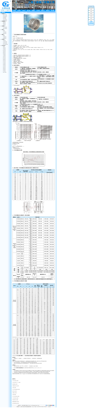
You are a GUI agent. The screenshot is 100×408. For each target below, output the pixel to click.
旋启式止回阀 (14, 391)
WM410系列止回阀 (15, 380)
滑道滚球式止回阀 (15, 399)
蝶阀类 (4, 35)
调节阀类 (4, 40)
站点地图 (49, 406)
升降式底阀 (14, 394)
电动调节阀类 (5, 43)
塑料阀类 (4, 23)
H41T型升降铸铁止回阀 (16, 389)
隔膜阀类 (4, 22)
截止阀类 (4, 50)
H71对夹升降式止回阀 (15, 396)
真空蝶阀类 (4, 17)
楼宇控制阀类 (5, 28)
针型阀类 (4, 63)
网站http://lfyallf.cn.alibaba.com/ (36, 367)
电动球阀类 (4, 33)
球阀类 (4, 30)
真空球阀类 (4, 18)
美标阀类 (4, 68)
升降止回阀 (14, 387)
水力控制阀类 (5, 27)
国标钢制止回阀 (14, 384)
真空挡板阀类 (5, 16)
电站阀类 (4, 67)
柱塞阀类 (4, 64)
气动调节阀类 (5, 41)
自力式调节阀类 (5, 44)
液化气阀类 (4, 72)
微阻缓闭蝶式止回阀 (15, 401)
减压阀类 (4, 51)
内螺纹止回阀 (14, 392)
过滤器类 (4, 49)
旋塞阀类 (4, 59)
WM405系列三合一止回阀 (16, 382)
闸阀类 (4, 46)
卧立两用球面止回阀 (15, 403)
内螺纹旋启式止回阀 (15, 385)
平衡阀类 (4, 54)
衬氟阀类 (4, 24)
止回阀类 (4, 55)
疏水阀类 (4, 60)
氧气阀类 (4, 58)
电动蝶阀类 (4, 38)
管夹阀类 (4, 65)
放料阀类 (4, 56)
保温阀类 (4, 69)
